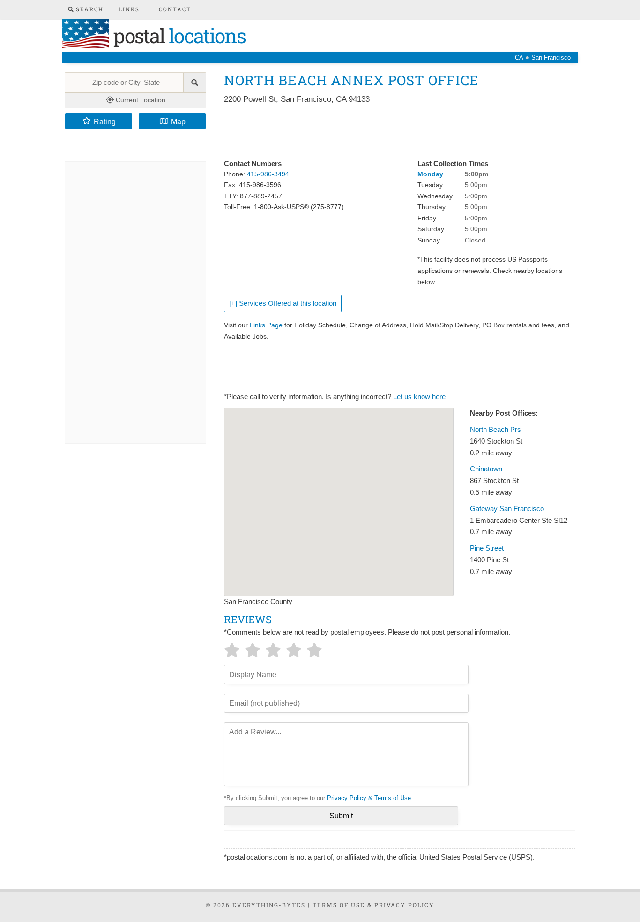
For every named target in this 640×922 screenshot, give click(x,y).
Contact (175, 9)
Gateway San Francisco (507, 509)
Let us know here (419, 397)
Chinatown (486, 469)
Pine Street (487, 548)
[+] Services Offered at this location (282, 303)
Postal (177, 35)
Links (129, 9)
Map (178, 121)
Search (89, 9)
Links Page (266, 325)
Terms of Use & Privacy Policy (373, 904)
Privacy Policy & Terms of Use (369, 797)
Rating (105, 121)
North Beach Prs (495, 429)
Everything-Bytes (268, 904)
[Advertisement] (394, 132)
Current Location (139, 100)
